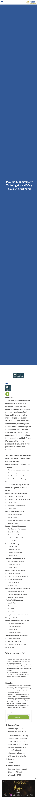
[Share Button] (7, 394)
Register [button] (17, 717)
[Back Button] (6, 383)
